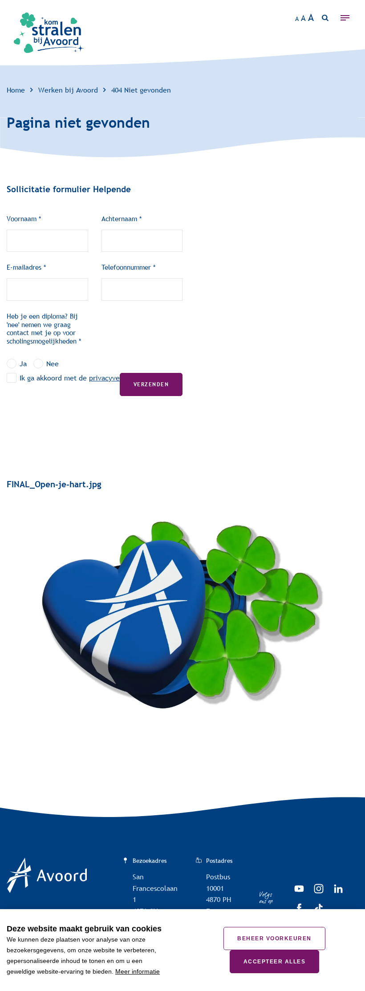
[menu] (347, 17)
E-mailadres (24, 267)
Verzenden (151, 384)
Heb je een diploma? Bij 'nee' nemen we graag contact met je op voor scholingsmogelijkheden (42, 328)
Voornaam (21, 218)
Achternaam (119, 218)
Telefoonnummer (126, 267)
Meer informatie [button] (137, 971)
